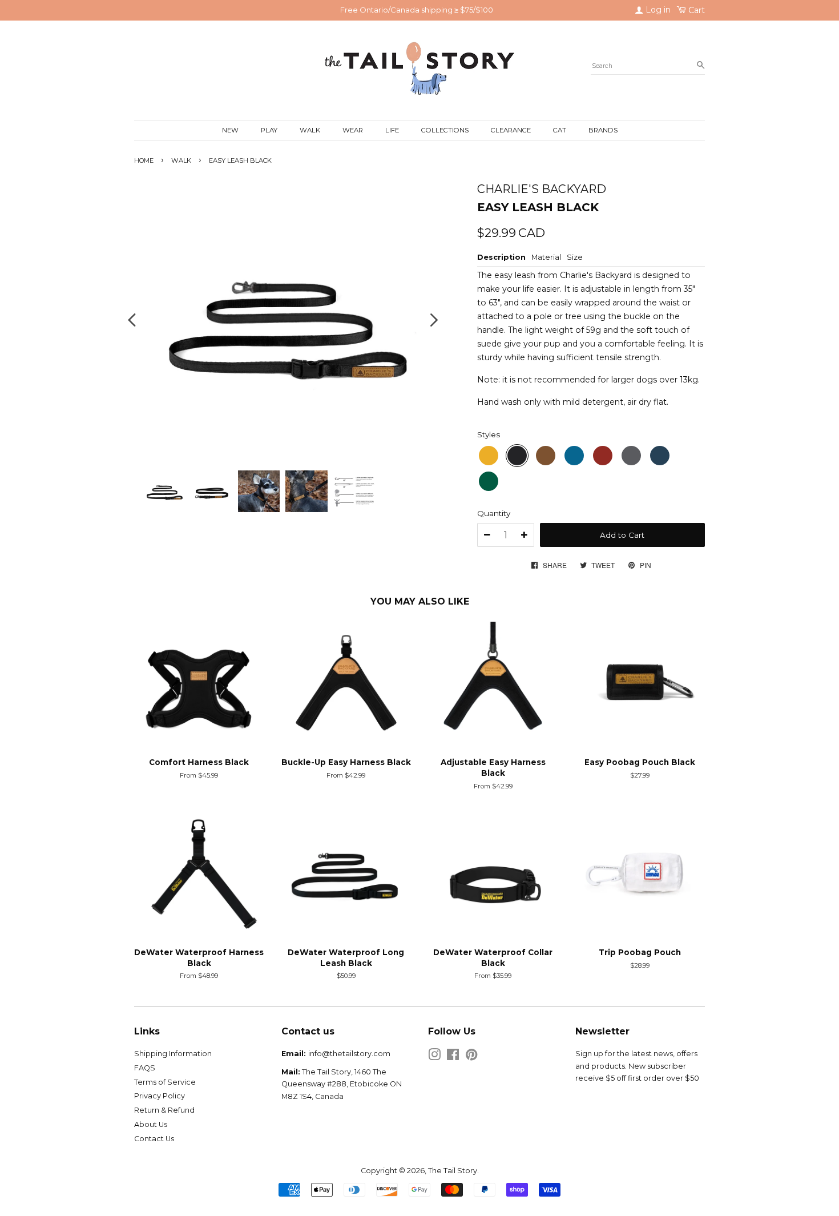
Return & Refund (164, 1110)
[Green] (488, 481)
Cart (695, 10)
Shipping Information (173, 1053)
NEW (230, 130)
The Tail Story (452, 1170)
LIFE (392, 130)
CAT (559, 130)
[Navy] (659, 455)
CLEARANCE (511, 130)
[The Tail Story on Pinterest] (471, 1057)
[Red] (602, 455)
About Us (150, 1124)
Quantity (493, 513)
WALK (310, 130)
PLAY (269, 130)
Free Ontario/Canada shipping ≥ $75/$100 (416, 9)
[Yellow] (488, 455)
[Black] (517, 455)
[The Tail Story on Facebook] (452, 1057)
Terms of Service (165, 1082)
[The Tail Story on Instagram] (434, 1057)
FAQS (144, 1068)
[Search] (700, 65)
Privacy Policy (159, 1096)
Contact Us (154, 1138)
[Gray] (631, 455)
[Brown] (545, 455)
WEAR (352, 130)
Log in (657, 10)
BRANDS (603, 130)
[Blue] (574, 455)
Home (144, 160)
